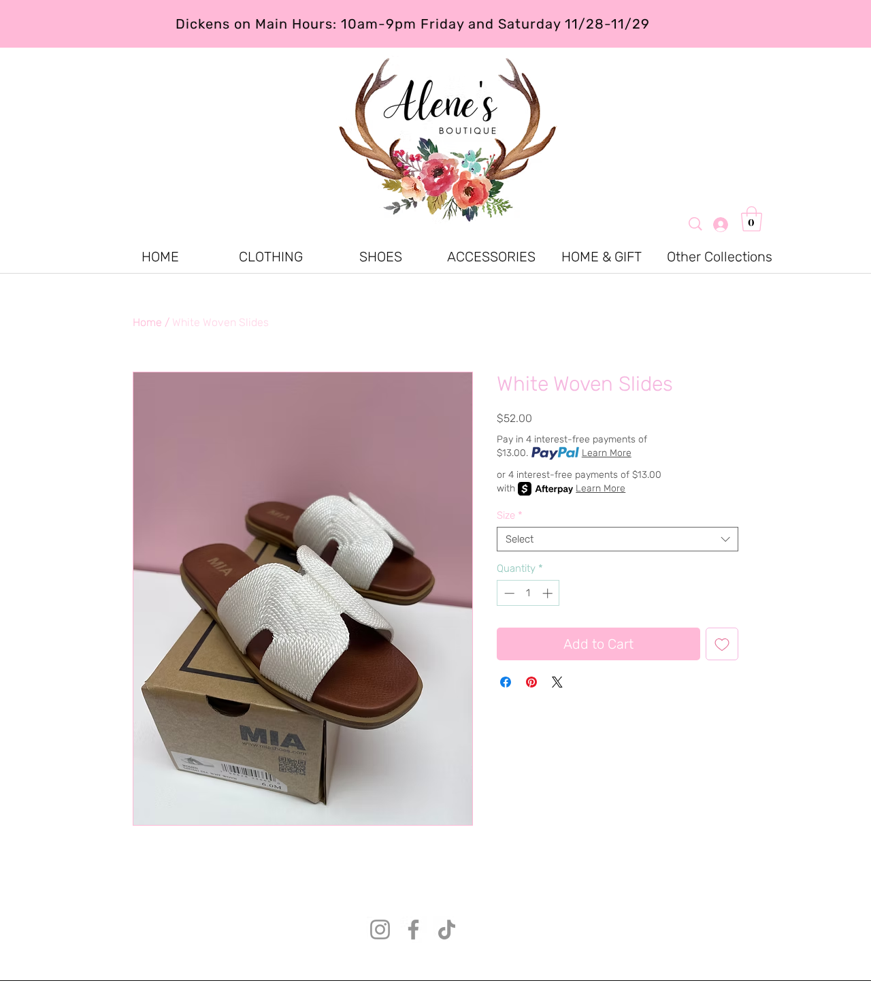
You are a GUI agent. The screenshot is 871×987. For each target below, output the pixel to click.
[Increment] (549, 593)
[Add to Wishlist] (722, 644)
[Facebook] (413, 929)
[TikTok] (446, 929)
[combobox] (617, 539)
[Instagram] (380, 929)
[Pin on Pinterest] (531, 682)
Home (147, 322)
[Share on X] (557, 682)
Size (510, 515)
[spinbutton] (528, 593)
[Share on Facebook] (505, 682)
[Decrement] (508, 593)
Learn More (606, 453)
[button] (751, 218)
